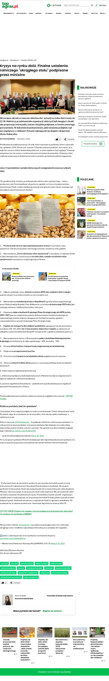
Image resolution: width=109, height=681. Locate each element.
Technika (48, 13)
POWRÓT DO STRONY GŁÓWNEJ (54, 672)
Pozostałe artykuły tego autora (60, 596)
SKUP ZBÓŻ (14, 563)
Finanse (68, 13)
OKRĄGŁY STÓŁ (45, 573)
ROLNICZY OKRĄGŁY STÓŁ (31, 577)
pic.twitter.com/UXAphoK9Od (12, 538)
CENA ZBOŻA (49, 568)
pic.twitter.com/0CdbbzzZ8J (24, 431)
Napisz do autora (52, 610)
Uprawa (38, 13)
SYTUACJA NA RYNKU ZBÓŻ (34, 568)
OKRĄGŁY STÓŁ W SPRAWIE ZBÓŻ (28, 573)
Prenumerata (8, 13)
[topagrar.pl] (10, 5)
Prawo (58, 13)
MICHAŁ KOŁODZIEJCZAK (8, 568)
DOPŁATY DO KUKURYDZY (8, 573)
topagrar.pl (4, 60)
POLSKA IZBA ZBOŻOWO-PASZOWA (11, 577)
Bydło (77, 13)
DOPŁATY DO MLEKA (41, 563)
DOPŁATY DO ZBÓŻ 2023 (63, 568)
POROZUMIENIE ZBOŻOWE (59, 573)
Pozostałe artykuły (90, 144)
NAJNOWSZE (88, 87)
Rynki (31, 13)
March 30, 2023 (37, 436)
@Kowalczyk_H (25, 525)
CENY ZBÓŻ (4, 563)
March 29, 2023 (58, 543)
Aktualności (21, 13)
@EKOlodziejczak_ (22, 422)
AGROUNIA (21, 568)
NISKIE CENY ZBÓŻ (56, 563)
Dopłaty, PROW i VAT (29, 60)
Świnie (85, 13)
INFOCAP (94, 13)
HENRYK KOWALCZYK (27, 563)
